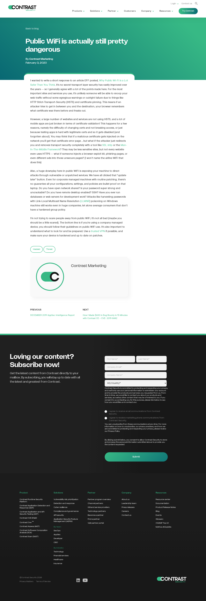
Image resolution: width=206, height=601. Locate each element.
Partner (112, 11)
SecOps (57, 530)
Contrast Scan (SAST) (29, 536)
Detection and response (64, 503)
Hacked (36, 249)
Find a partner (94, 519)
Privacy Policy (114, 431)
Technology (59, 552)
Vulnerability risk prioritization (66, 499)
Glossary (159, 519)
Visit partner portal (96, 523)
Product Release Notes (166, 507)
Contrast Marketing (41, 59)
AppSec (57, 534)
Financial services (61, 555)
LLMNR (85, 201)
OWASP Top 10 (162, 523)
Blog (157, 511)
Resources (165, 11)
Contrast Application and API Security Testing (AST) (32, 513)
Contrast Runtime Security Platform (31, 501)
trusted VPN (98, 231)
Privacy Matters (26, 581)
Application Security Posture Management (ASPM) (66, 520)
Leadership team (129, 503)
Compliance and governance (66, 511)
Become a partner (96, 515)
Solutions (95, 11)
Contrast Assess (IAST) (30, 526)
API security (59, 515)
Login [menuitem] (173, 4)
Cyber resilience (60, 507)
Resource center (163, 499)
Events (159, 515)
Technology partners (97, 511)
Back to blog (32, 29)
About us (125, 499)
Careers (125, 511)
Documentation (162, 503)
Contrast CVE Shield (28, 518)
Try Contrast (188, 11)
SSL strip (107, 145)
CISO (56, 542)
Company (146, 11)
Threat (49, 249)
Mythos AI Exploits (163, 527)
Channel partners (95, 503)
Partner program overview (99, 499)
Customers (130, 11)
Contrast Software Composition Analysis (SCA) (34, 531)
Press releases (128, 507)
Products (77, 11)
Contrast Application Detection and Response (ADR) (35, 507)
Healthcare (58, 559)
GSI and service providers (98, 507)
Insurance (58, 563)
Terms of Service (43, 581)
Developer (58, 538)
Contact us (186, 4)
